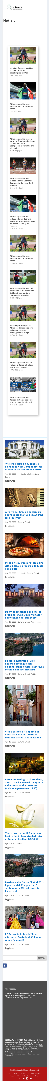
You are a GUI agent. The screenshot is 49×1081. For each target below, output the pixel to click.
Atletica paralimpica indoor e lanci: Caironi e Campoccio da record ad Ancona (21, 182)
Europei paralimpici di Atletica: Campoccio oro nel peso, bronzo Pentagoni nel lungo (21, 329)
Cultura (21, 522)
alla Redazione (33, 474)
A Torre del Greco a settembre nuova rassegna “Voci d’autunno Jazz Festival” (24, 514)
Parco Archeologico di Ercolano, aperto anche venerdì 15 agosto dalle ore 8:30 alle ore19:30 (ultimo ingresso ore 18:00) (24, 784)
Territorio (30, 1073)
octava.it (19, 1070)
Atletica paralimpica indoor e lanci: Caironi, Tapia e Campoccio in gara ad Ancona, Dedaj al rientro (22, 221)
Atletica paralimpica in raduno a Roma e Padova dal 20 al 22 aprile (21, 365)
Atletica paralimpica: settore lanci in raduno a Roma (21, 106)
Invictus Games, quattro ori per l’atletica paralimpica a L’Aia (21, 70)
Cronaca (22, 1073)
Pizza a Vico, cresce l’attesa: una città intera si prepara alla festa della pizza (24, 565)
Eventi (7, 477)
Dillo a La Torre (27, 1076)
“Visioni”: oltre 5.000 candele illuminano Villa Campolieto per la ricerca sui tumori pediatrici (23, 466)
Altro (19, 1076)
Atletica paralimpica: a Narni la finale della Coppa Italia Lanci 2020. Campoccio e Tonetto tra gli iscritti (23, 143)
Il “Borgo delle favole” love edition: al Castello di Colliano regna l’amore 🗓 (23, 937)
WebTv (13, 1076)
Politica (34, 674)
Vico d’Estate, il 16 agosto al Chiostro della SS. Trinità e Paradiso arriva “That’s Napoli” (23, 734)
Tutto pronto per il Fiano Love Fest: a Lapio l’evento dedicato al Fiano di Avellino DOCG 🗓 (23, 836)
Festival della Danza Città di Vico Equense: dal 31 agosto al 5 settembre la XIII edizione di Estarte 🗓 (24, 887)
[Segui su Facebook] (5, 965)
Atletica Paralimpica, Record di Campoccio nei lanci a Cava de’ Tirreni (21, 399)
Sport (20, 75)
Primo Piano (36, 622)
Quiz (36, 1076)
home (8, 1073)
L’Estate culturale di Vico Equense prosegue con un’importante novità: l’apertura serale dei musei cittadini (24, 665)
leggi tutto (10, 480)
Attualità (38, 1073)
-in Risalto (22, 474)
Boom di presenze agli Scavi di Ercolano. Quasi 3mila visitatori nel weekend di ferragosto (23, 614)
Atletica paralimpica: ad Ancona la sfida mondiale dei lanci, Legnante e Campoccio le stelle (22, 292)
